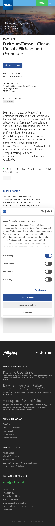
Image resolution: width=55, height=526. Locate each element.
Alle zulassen (28, 297)
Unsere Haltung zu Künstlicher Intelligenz (19, 506)
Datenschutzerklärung (11, 496)
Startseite (9, 39)
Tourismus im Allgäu (11, 459)
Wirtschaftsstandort (11, 456)
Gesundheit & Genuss (11, 427)
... (18, 39)
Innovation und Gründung (13, 466)
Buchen (42, 3)
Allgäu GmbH (8, 489)
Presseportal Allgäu (10, 493)
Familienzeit (8, 431)
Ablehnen (27, 312)
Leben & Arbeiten (10, 438)
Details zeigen (40, 290)
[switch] (48, 264)
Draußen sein (8, 424)
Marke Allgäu (8, 453)
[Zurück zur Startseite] (27, 5)
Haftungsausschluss (11, 499)
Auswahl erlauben (27, 305)
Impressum (7, 510)
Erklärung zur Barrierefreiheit (14, 503)
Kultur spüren (8, 434)
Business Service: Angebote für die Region (20, 463)
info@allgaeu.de (14, 482)
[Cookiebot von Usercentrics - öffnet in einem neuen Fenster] (41, 212)
